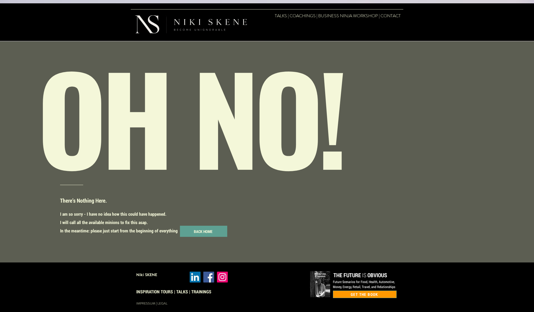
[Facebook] (208, 277)
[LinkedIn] (195, 277)
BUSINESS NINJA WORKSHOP (348, 16)
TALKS (281, 16)
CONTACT (390, 16)
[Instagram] (222, 277)
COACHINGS (303, 16)
